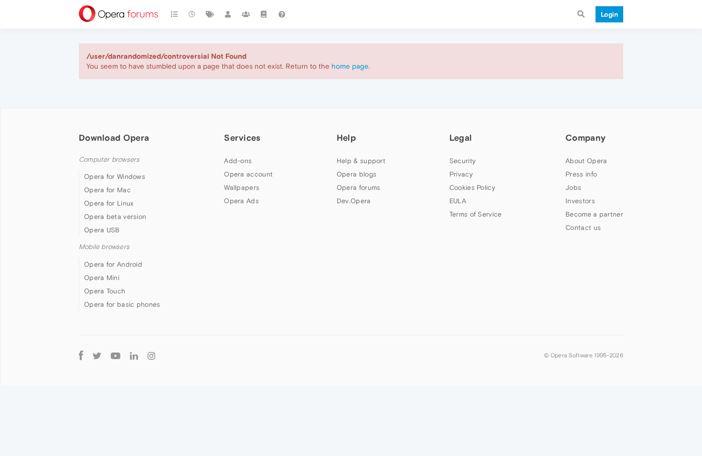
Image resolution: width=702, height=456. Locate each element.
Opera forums (359, 187)
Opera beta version (115, 216)
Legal (460, 138)
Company (585, 138)
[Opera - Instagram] (151, 355)
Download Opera (114, 138)
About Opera (586, 161)
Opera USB (102, 230)
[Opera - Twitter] (97, 355)
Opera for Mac (107, 190)
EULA (457, 201)
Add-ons (238, 161)
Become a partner (594, 214)
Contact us (583, 227)
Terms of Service (475, 214)
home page (350, 66)
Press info (581, 174)
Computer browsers (109, 159)
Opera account (248, 174)
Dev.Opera (354, 201)
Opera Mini (101, 277)
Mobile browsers (104, 247)
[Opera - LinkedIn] (134, 355)
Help (346, 138)
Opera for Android (113, 264)
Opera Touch (104, 291)
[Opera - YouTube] (115, 355)
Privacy (461, 174)
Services (242, 138)
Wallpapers (241, 187)
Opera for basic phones (122, 304)
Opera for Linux (109, 203)
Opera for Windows (114, 176)
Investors (580, 201)
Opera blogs (356, 174)
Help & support (361, 161)
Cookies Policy (472, 187)
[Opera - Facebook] (81, 356)
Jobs (573, 187)
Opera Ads (241, 201)
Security (462, 161)
